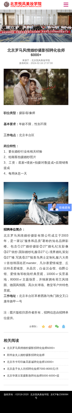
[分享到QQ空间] (43, 326)
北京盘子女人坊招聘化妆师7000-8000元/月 (33, 368)
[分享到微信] (57, 326)
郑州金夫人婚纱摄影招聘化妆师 (26, 354)
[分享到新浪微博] (50, 326)
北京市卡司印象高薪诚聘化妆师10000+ (30, 361)
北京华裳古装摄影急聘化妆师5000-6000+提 (33, 375)
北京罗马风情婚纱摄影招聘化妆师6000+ (31, 347)
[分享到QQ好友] (63, 326)
